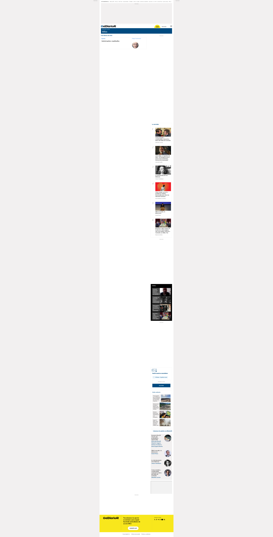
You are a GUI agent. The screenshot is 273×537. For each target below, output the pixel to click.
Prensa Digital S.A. (126, 534)
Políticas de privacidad (135, 534)
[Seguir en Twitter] (154, 519)
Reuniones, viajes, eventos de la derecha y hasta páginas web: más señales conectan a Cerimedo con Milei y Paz (162, 230)
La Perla (134, 1)
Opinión (103, 38)
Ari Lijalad (137, 1)
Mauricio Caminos (158, 234)
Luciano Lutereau (165, 1)
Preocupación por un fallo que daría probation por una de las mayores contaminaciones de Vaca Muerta (156, 398)
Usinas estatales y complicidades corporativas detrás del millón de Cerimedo (163, 139)
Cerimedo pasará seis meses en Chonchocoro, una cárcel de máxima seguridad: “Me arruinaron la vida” (156, 292)
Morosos (116, 1)
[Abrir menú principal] (171, 26)
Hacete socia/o (157, 27)
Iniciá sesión (164, 26)
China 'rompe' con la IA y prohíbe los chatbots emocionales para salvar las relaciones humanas (162, 194)
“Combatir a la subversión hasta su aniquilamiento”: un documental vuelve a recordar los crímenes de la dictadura (156, 300)
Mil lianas (170, 1)
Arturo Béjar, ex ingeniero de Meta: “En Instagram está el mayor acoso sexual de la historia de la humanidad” (162, 158)
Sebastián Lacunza (159, 142)
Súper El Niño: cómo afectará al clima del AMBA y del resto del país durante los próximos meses (156, 423)
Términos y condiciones (145, 534)
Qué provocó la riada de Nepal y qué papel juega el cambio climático (156, 406)
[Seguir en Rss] (164, 519)
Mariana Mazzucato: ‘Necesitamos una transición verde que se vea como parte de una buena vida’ (156, 414)
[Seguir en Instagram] (160, 519)
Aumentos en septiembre (144, 1)
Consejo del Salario (125, 1)
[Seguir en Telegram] (158, 519)
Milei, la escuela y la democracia (160, 212)
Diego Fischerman (136, 38)
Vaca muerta (151, 1)
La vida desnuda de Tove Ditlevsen (161, 176)
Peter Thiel (120, 1)
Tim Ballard (131, 1)
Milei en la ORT (112, 1)
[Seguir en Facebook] (156, 519)
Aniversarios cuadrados (110, 41)
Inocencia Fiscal (159, 1)
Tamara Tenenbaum (159, 178)
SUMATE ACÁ (133, 528)
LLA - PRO (155, 1)
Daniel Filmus (158, 215)
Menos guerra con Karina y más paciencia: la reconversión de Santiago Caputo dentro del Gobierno (156, 308)
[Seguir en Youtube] (162, 519)
